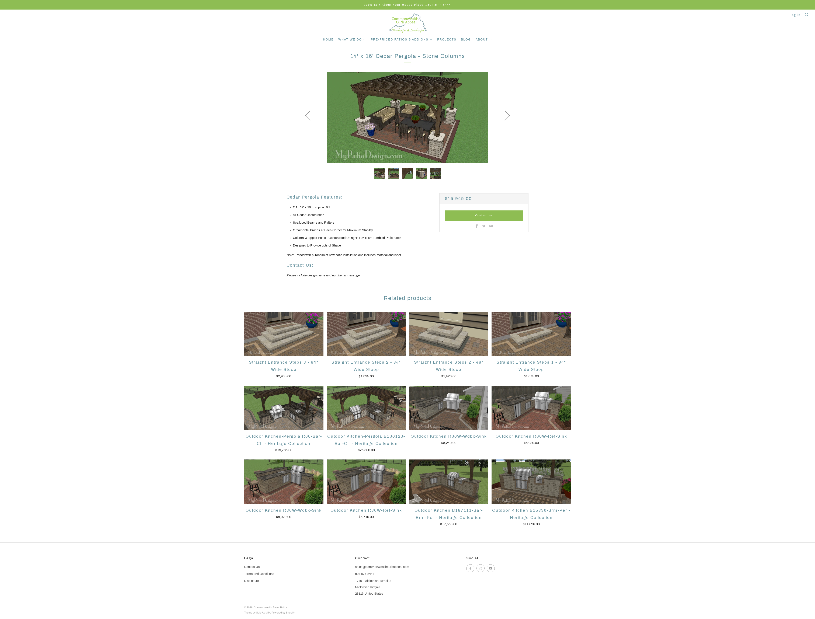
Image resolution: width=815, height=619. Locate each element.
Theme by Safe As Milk (257, 612)
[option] (407, 117)
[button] (379, 173)
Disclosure (251, 581)
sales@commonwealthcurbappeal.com (382, 567)
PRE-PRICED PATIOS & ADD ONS (399, 39)
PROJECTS (446, 39)
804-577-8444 (364, 574)
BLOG (466, 39)
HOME (328, 39)
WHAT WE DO (350, 39)
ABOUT (482, 39)
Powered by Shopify (283, 612)
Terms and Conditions (259, 574)
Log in (795, 15)
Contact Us (252, 567)
